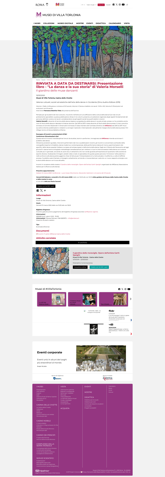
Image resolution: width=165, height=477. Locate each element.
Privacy (84, 472)
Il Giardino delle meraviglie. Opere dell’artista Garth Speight (80, 164)
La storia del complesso (43, 450)
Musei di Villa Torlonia (61, 15)
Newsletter (39, 400)
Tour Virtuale (105, 304)
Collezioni (48, 23)
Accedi (108, 5)
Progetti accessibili (90, 408)
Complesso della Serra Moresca (45, 445)
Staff (37, 395)
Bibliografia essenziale (43, 462)
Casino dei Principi (45, 435)
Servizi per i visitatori (67, 393)
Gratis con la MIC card (46, 186)
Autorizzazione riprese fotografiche (47, 466)
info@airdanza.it (73, 218)
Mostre (80, 23)
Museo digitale (65, 23)
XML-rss (128, 472)
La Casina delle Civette (43, 407)
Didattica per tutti (90, 402)
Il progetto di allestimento (44, 453)
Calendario (115, 23)
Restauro (39, 412)
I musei (37, 23)
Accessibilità (64, 402)
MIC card (63, 395)
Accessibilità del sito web (118, 472)
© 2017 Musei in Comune (73, 472)
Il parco (38, 393)
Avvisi (110, 390)
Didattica (101, 23)
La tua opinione (65, 403)
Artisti (38, 411)
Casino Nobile (43, 421)
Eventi (89, 23)
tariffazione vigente (91, 212)
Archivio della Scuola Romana (45, 439)
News (110, 388)
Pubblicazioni (40, 460)
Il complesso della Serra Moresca (46, 448)
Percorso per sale (41, 416)
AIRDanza (108, 125)
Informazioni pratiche (67, 389)
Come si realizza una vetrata (45, 414)
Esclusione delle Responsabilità (96, 472)
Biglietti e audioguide (67, 391)
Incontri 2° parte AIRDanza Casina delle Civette (54, 234)
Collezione (39, 409)
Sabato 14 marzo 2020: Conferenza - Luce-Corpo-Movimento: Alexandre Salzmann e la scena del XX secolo (73, 173)
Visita (127, 23)
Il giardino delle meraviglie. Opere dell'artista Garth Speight (96, 254)
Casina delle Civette (46, 405)
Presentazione (40, 389)
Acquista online (80, 267)
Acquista (101, 5)
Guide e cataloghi (66, 400)
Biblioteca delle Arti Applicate (45, 464)
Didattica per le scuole (91, 400)
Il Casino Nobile (41, 423)
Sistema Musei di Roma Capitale (46, 396)
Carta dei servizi (41, 398)
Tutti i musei (91, 5)
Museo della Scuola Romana (45, 428)
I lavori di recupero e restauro (45, 452)
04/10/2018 (119, 317)
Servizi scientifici (45, 458)
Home (38, 80)
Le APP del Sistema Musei (43, 303)
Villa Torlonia (40, 391)
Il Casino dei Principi (42, 437)
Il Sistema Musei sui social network (75, 302)
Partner (111, 392)
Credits (108, 472)
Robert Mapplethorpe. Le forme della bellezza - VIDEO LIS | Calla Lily (119, 330)
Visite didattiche (66, 396)
